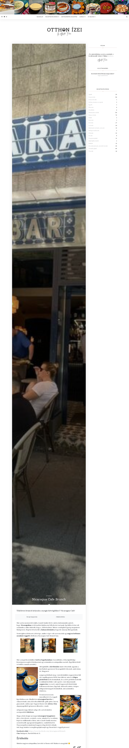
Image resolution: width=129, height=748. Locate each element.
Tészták (91, 151)
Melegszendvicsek (94, 130)
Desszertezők (93, 99)
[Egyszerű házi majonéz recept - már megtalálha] (36, 7)
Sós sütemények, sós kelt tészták (98, 146)
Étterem (49, 596)
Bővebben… (110, 56)
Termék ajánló (93, 148)
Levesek (91, 125)
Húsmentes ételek (94, 112)
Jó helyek (91, 16)
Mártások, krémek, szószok (96, 128)
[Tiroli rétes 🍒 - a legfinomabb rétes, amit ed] (93, 7)
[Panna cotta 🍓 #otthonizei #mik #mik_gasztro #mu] (64, 7)
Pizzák (90, 135)
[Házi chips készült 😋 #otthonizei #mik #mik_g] (122, 7)
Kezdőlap (40, 16)
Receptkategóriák (51, 16)
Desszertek (92, 97)
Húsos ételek (92, 115)
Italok (90, 117)
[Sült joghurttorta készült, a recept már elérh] (7, 7)
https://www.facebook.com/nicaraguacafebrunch (47, 731)
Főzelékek (91, 110)
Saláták (91, 143)
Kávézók (91, 120)
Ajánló (82, 16)
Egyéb (90, 105)
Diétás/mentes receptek (69, 16)
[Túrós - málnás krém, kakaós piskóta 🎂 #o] (50, 7)
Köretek (91, 123)
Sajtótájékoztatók (94, 141)
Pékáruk (91, 133)
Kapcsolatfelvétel (103, 75)
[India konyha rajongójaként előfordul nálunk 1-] (79, 7)
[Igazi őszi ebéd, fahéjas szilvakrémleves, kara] (107, 7)
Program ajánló (93, 138)
